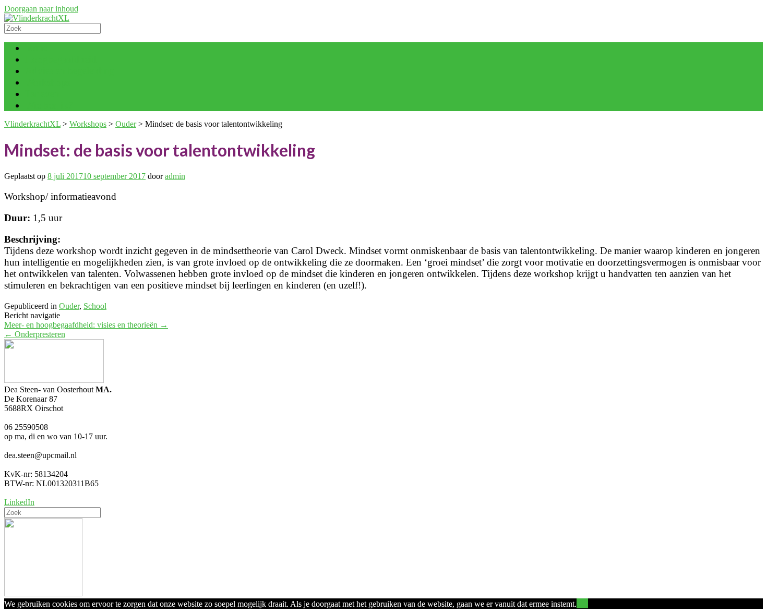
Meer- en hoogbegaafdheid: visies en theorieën (86, 324)
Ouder (69, 306)
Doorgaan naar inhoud (41, 8)
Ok (582, 603)
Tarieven (42, 93)
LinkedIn (19, 502)
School (94, 306)
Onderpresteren (34, 334)
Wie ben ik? (49, 105)
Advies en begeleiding (69, 70)
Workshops (47, 82)
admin (175, 176)
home (36, 47)
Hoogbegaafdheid (61, 59)
